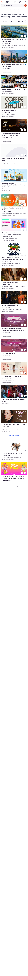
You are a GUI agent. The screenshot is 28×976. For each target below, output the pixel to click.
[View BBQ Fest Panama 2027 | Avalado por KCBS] (14, 150)
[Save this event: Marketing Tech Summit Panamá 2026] (22, 204)
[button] (4, 21)
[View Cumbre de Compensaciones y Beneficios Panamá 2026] (14, 125)
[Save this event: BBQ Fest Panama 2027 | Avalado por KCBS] (22, 155)
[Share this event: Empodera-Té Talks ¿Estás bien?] (25, 373)
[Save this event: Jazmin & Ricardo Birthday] (22, 302)
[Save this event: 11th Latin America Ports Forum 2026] (22, 86)
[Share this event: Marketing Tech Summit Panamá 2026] (25, 204)
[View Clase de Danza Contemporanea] (14, 445)
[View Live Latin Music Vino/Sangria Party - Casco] (14, 391)
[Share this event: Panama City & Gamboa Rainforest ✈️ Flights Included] (25, 36)
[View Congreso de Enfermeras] (14, 274)
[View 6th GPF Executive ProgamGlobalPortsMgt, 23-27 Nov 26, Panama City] (14, 175)
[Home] (2, 2)
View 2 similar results (14, 435)
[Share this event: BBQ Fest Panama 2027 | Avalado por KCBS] (25, 155)
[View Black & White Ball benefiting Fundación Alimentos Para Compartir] (14, 249)
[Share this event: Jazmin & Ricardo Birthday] (25, 302)
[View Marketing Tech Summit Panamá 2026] (14, 200)
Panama (7, 9)
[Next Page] (17, 487)
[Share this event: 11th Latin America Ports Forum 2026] (25, 86)
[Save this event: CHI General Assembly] (22, 350)
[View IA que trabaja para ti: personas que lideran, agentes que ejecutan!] (14, 224)
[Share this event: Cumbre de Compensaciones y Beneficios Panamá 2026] (25, 130)
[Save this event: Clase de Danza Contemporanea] (22, 450)
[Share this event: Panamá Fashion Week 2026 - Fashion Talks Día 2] (25, 421)
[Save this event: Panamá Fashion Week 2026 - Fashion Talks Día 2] (22, 421)
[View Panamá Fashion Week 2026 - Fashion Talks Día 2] (14, 416)
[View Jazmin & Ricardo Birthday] (14, 297)
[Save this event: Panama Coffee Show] (22, 107)
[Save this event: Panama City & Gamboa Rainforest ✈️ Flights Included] (22, 36)
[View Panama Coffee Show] (14, 102)
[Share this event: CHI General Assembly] (25, 350)
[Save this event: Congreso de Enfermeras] (22, 279)
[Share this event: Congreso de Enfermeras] (25, 279)
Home (3, 9)
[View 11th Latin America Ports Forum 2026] (14, 81)
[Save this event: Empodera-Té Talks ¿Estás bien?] (22, 373)
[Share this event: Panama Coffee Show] (25, 107)
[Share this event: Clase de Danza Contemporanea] (25, 450)
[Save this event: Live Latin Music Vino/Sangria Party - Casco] (22, 396)
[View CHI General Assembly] (14, 345)
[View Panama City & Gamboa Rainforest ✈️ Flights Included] (14, 31)
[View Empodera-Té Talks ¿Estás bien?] (14, 368)
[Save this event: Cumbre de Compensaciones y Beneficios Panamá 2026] (22, 130)
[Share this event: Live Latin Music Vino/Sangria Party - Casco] (25, 396)
